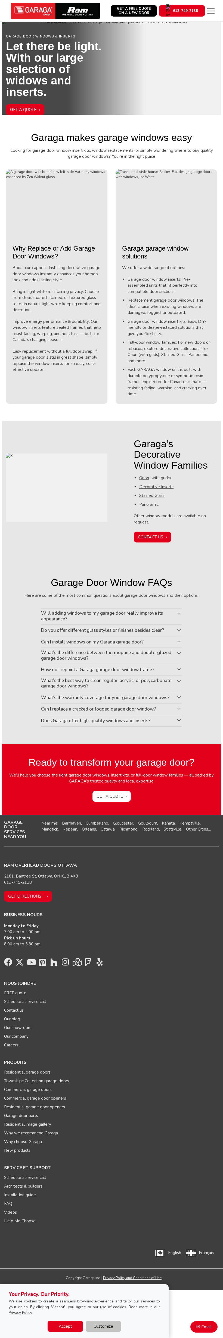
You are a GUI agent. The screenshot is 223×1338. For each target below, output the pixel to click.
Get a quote (110, 796)
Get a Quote (23, 109)
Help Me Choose (20, 1221)
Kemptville (189, 823)
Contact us (14, 1010)
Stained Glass (152, 495)
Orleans (89, 829)
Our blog (12, 1019)
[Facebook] (8, 963)
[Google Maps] (77, 963)
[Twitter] (20, 963)
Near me (49, 823)
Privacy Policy (20, 1312)
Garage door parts (21, 1115)
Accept (65, 1326)
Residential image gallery (27, 1124)
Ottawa (108, 829)
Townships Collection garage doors (36, 1081)
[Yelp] (99, 963)
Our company (16, 1036)
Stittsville (172, 829)
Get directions (24, 896)
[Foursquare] (88, 963)
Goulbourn (147, 823)
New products (17, 1150)
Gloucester (123, 823)
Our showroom (18, 1027)
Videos (10, 1212)
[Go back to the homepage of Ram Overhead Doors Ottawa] (55, 11)
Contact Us (150, 537)
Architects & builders (23, 1186)
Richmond (128, 829)
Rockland (150, 829)
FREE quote (15, 993)
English (174, 1252)
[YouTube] (31, 963)
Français (206, 1252)
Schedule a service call (25, 1001)
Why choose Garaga (23, 1141)
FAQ (8, 1203)
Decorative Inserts (156, 487)
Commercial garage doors (28, 1089)
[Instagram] (65, 963)
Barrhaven (71, 823)
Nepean (70, 829)
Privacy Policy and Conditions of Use (132, 1278)
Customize (103, 1326)
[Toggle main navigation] (211, 11)
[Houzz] (54, 963)
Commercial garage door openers (35, 1098)
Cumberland (97, 823)
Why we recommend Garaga (31, 1133)
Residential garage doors (27, 1072)
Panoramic (149, 504)
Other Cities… (198, 829)
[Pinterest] (42, 963)
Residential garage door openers (34, 1107)
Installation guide (20, 1195)
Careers (11, 1045)
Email (206, 1327)
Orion (144, 478)
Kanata (168, 823)
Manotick (49, 829)
